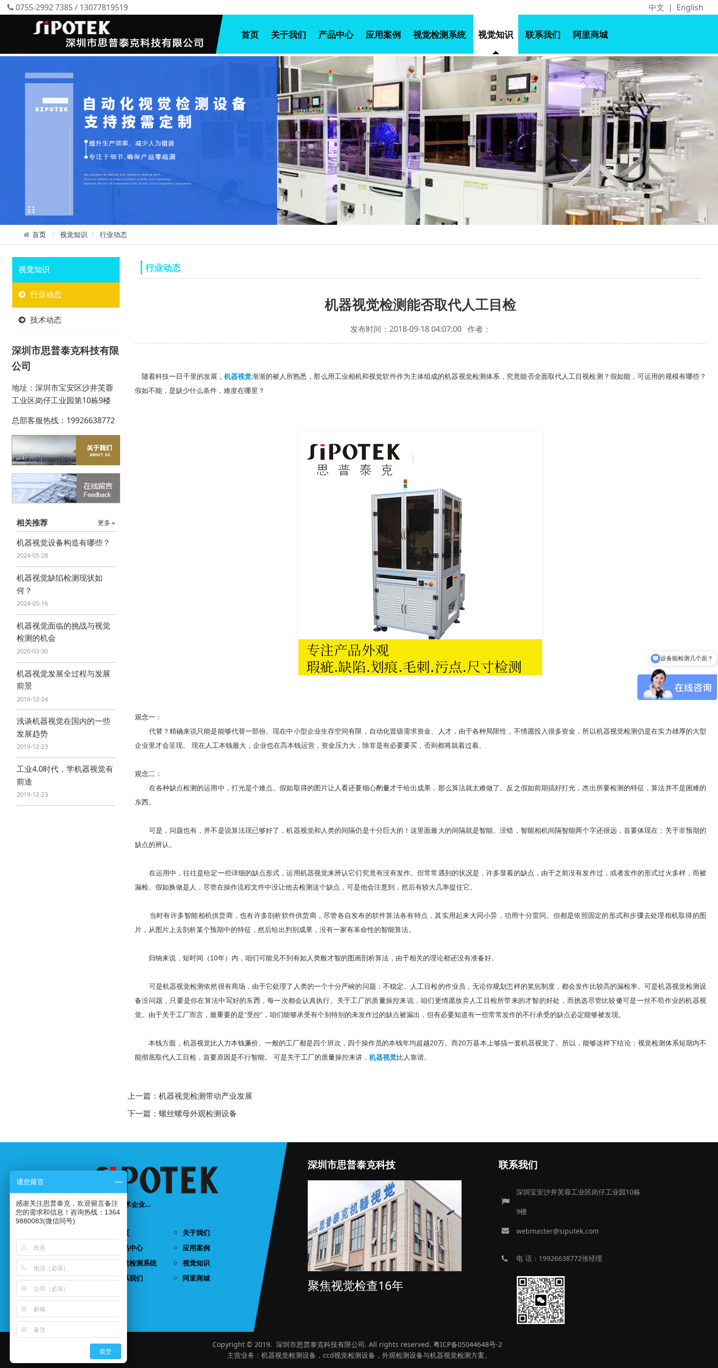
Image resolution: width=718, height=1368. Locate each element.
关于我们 (288, 34)
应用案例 (383, 34)
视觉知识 (495, 34)
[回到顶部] (705, 1355)
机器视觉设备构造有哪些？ (63, 542)
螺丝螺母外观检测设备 (198, 1113)
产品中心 (336, 34)
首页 (250, 34)
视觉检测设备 (295, 1355)
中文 (656, 7)
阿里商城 (590, 34)
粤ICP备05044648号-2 (467, 1344)
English (689, 7)
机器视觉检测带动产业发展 (206, 1095)
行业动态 (113, 234)
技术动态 (46, 319)
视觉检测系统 (439, 34)
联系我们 (543, 34)
